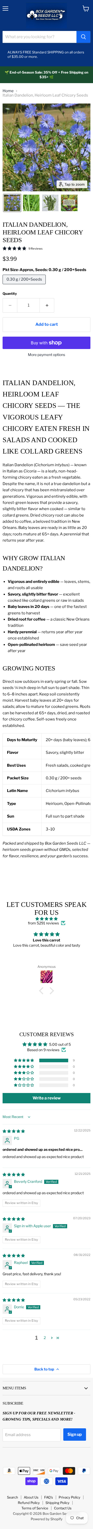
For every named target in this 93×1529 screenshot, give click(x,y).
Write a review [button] (47, 1098)
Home (8, 91)
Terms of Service (34, 1508)
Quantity (10, 294)
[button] (12, 203)
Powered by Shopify (47, 1519)
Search (12, 1497)
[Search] (83, 37)
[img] (46, 919)
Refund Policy (29, 1503)
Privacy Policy (69, 1497)
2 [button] (45, 1337)
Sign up (74, 1434)
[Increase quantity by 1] (47, 305)
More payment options (46, 355)
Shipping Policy (57, 1503)
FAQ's (48, 1497)
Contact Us (63, 1508)
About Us (31, 1497)
